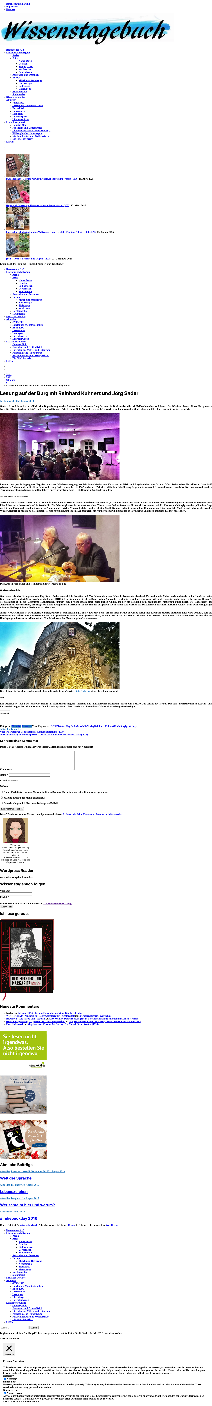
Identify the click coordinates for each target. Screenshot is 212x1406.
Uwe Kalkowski (14, 1024)
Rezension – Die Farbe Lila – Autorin (25, 1018)
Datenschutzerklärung (18, 3)
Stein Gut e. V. (82, 691)
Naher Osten (25, 61)
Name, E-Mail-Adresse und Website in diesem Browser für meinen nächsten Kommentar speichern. (56, 792)
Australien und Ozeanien (25, 74)
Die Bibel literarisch (22, 139)
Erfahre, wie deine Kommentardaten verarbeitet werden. (93, 814)
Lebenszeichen (14, 1191)
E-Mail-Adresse (9, 780)
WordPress (111, 1225)
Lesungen (17, 113)
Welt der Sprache (16, 1178)
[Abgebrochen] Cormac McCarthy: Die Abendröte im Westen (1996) (42, 178)
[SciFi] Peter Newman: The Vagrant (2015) (28, 258)
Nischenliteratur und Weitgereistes (30, 136)
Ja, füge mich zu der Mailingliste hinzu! (24, 797)
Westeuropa (25, 88)
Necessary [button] (8, 1375)
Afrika (15, 55)
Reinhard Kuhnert (104, 726)
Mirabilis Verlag (85, 726)
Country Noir (19, 125)
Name (4, 774)
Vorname (5, 891)
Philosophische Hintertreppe (27, 133)
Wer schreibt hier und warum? (27, 1205)
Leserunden (18, 111)
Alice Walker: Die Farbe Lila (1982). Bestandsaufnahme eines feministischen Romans (93, 1018)
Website (4, 786)
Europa (16, 77)
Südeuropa (24, 86)
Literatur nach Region (18, 52)
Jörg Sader (71, 726)
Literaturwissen (20, 119)
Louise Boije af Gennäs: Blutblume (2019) (32, 731)
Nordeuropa (25, 83)
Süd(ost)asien (26, 66)
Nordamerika (19, 91)
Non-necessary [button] (10, 1390)
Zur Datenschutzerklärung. (57, 903)
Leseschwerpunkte (16, 122)
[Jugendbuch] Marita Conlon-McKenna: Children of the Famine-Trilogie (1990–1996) (51, 232)
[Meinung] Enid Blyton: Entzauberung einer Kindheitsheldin (50, 1013)
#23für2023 (18, 102)
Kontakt (10, 9)
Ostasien (23, 63)
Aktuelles (11, 100)
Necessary (12, 1379)
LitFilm (10, 141)
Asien (15, 58)
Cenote (71, 1225)
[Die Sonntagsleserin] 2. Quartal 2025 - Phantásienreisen (35, 1021)
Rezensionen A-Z (15, 49)
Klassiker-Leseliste (15, 97)
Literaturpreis (19, 116)
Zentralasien (25, 72)
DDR (53, 726)
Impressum (12, 6)
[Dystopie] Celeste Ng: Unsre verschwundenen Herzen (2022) (38, 205)
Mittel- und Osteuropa (30, 80)
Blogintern (16, 1185)
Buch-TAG (18, 108)
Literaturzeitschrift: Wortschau (94, 1016)
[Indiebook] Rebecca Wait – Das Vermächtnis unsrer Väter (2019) (44, 734)
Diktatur (60, 726)
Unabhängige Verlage (125, 726)
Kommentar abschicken (12, 809)
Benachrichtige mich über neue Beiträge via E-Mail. (31, 803)
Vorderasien (25, 69)
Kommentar (7, 769)
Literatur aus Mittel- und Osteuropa (31, 130)
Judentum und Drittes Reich (27, 127)
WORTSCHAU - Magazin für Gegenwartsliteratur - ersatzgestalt (40, 1016)
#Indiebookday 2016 (18, 1218)
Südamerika (18, 94)
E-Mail (4, 897)
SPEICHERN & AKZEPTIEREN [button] (21, 1401)
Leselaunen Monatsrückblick (27, 105)
